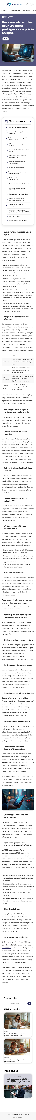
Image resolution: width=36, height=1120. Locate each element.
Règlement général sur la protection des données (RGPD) (19, 211)
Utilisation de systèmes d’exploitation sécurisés (16, 199)
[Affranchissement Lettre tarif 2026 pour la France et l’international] (18, 1091)
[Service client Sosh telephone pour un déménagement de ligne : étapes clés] (17, 1021)
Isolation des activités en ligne (18, 194)
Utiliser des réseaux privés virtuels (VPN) (17, 156)
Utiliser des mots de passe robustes (17, 144)
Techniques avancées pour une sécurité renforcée (18, 173)
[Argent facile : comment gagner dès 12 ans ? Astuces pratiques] (17, 1047)
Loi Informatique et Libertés (18, 221)
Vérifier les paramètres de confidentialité (17, 162)
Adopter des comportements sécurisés (18, 133)
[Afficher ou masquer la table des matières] (28, 121)
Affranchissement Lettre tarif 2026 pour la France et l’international (18, 1081)
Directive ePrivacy (15, 216)
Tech (5, 39)
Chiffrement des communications (14, 178)
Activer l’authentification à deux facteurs (19, 150)
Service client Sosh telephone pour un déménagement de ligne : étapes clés (15, 1034)
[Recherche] (27, 4)
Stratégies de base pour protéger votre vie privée (18, 138)
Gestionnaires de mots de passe (19, 184)
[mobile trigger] (3, 4)
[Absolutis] (13, 4)
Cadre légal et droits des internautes (15, 205)
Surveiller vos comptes (16, 168)
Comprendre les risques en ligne (18, 128)
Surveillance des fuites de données (17, 189)
